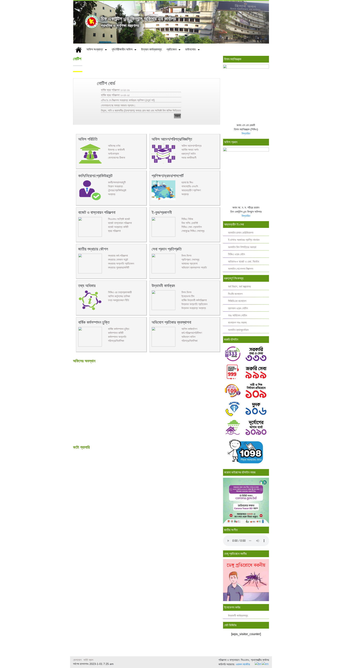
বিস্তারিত (246, 133)
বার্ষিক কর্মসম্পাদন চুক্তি (118, 328)
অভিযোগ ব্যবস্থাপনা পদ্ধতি (194, 267)
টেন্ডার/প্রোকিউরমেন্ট (117, 190)
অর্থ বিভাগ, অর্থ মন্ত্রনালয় (239, 286)
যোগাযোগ (77, 659)
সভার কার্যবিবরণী (188, 157)
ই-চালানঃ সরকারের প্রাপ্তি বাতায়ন (243, 239)
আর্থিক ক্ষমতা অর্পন (190, 149)
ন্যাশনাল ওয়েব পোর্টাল (238, 308)
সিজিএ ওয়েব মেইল (236, 254)
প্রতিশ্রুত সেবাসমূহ (190, 259)
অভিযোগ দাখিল (188, 336)
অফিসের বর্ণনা (114, 145)
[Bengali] (258, 663)
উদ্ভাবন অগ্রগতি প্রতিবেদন (194, 304)
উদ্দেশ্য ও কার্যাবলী (116, 149)
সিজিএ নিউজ (187, 219)
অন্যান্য (111, 194)
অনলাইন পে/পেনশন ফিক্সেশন (240, 268)
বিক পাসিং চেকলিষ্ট (189, 223)
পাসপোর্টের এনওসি (189, 186)
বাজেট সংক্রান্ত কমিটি (118, 226)
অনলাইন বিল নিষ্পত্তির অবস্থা (242, 247)
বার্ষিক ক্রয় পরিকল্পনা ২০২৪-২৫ (115, 95)
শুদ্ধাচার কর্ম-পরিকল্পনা (118, 255)
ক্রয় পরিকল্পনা (114, 230)
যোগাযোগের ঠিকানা (116, 157)
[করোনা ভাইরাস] (246, 500)
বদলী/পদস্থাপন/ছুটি (117, 182)
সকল (177, 116)
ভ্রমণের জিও (187, 182)
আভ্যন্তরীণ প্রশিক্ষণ (191, 190)
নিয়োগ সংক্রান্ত (115, 186)
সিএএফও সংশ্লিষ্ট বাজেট (119, 219)
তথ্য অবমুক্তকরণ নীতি (118, 300)
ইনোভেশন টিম (187, 296)
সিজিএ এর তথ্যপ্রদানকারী (120, 292)
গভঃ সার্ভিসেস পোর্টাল (237, 315)
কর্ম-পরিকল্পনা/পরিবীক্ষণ (191, 332)
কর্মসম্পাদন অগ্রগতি (117, 336)
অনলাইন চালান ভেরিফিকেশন (240, 232)
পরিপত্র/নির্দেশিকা (116, 340)
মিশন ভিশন (186, 255)
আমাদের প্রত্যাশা (189, 263)
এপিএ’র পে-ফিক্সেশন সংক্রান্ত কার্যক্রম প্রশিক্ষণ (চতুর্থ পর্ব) (128, 100)
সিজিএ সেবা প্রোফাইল (191, 226)
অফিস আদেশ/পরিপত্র (191, 145)
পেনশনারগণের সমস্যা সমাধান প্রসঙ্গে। (118, 105)
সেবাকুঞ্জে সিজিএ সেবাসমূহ (192, 230)
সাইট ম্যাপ (88, 659)
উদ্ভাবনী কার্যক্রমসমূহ (238, 615)
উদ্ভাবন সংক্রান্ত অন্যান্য (193, 308)
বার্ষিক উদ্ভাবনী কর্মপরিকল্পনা (194, 300)
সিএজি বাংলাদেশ (235, 293)
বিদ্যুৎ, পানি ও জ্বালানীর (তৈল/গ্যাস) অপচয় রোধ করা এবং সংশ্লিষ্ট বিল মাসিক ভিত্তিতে (141, 110)
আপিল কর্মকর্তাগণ (189, 328)
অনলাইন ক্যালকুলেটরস (238, 329)
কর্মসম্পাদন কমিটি (116, 332)
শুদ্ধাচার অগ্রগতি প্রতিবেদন (121, 263)
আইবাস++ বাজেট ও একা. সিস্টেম (243, 261)
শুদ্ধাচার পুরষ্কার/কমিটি (118, 267)
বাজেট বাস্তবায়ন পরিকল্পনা (120, 223)
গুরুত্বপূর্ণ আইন (188, 153)
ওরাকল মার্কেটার (243, 664)
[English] (265, 663)
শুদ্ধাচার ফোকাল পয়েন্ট (118, 259)
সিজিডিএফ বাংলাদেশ (237, 301)
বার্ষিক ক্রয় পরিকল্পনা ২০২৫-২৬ (115, 89)
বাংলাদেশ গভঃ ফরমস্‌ (237, 322)
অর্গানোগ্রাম (113, 153)
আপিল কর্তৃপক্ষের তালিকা (119, 296)
